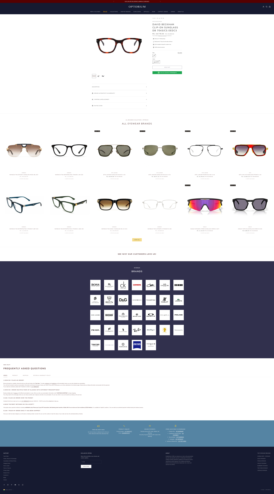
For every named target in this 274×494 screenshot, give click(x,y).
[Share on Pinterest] (161, 18)
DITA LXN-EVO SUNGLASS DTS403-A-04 (250, 174)
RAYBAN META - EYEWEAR (263, 456)
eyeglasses (54, 383)
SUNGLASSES (137, 11)
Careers (5, 480)
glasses (16, 393)
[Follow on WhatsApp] (22, 485)
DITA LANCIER (114, 172)
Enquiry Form (6, 472)
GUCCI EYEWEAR (261, 458)
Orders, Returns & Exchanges (9, 458)
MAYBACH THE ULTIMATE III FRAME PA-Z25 (160, 229)
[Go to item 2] (99, 76)
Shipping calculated (162, 35)
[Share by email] (163, 18)
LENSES (173, 11)
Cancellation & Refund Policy (9, 461)
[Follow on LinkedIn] (19, 485)
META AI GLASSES (95, 11)
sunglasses (47, 383)
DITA (250, 172)
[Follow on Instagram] (8, 485)
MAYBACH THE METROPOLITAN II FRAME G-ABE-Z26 (69, 229)
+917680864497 (128, 431)
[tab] (5, 376)
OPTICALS (146, 11)
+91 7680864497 (35, 386)
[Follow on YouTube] (15, 485)
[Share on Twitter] (159, 18)
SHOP (153, 11)
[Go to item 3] (103, 76)
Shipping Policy (6, 463)
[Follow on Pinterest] (11, 485)
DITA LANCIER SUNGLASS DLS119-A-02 (160, 174)
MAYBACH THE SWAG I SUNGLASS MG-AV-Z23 (114, 229)
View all (137, 239)
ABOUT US (181, 11)
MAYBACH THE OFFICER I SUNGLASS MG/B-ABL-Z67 (24, 174)
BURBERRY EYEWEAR (262, 465)
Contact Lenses (163, 11)
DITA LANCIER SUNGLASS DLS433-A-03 (114, 174)
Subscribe (86, 466)
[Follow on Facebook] (4, 485)
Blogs (4, 477)
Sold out (167, 67)
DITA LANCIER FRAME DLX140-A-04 (205, 174)
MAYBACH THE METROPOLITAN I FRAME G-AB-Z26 (69, 174)
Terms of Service (7, 468)
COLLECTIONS (114, 11)
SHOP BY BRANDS (126, 11)
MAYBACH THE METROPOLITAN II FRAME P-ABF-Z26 (24, 229)
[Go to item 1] (94, 76)
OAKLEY (205, 226)
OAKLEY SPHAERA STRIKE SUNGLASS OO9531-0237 (204, 229)
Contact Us (5, 475)
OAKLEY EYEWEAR (261, 463)
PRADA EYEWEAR (261, 461)
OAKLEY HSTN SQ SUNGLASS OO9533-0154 (250, 229)
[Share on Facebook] (157, 18)
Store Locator (6, 465)
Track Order (6, 456)
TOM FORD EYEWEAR (262, 468)
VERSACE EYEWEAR (262, 470)
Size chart (180, 52)
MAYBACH (24, 172)
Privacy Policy (6, 470)
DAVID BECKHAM (157, 21)
